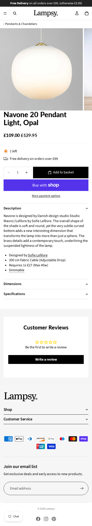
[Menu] (5, 13)
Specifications (14, 293)
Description (12, 208)
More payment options (46, 196)
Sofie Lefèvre (38, 255)
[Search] (15, 13)
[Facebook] (38, 519)
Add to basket (63, 172)
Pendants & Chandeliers (21, 24)
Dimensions (12, 283)
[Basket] (87, 13)
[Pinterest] (53, 519)
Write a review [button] (46, 359)
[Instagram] (46, 519)
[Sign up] (81, 488)
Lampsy (50, 509)
